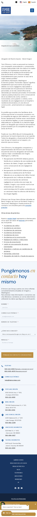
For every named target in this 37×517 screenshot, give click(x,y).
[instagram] (22, 488)
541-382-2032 (10, 410)
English (25, 2)
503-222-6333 (19, 369)
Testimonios (18, 473)
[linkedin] (18, 488)
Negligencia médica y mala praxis (16, 240)
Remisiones (18, 479)
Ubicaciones (18, 476)
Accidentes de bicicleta (12, 233)
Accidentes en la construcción (15, 237)
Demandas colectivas (11, 254)
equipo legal (11, 219)
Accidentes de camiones (13, 230)
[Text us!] (6, 513)
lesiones (22, 220)
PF (18, 482)
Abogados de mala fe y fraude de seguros (19, 256)
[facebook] (15, 488)
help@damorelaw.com (12, 380)
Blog (18, 469)
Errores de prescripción (12, 242)
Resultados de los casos (18, 463)
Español (33, 2)
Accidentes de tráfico (11, 226)
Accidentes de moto (11, 235)
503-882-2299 (10, 423)
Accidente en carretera (12, 228)
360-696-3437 (10, 435)
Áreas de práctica (18, 466)
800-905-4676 (16, 371)
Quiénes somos (18, 460)
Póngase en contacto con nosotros (17, 355)
